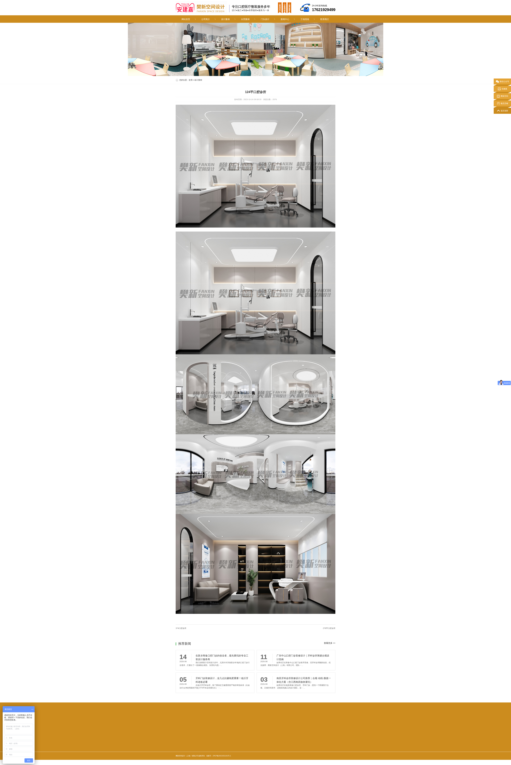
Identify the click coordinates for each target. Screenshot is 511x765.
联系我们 (324, 20)
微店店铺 (504, 103)
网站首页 (185, 20)
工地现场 (304, 20)
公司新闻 (232, 748)
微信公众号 (504, 81)
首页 (190, 80)
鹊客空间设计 (211, 729)
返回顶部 (504, 111)
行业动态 (232, 753)
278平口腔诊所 (329, 628)
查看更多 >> (329, 643)
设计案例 (225, 20)
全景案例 (245, 20)
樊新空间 (504, 96)
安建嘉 (195, 729)
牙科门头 (222, 729)
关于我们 (180, 742)
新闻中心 (285, 20)
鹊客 (202, 729)
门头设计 (265, 20)
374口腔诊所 (181, 628)
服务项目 (207, 742)
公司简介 (205, 20)
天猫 (189, 729)
